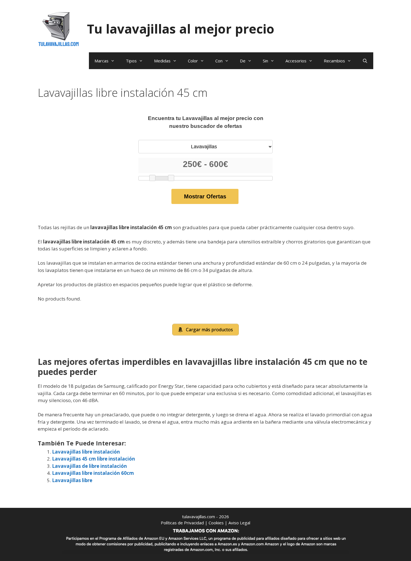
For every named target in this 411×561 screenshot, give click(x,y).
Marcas (101, 61)
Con (219, 61)
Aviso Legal (239, 522)
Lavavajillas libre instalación (86, 452)
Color (193, 61)
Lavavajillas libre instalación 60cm (93, 473)
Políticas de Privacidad (182, 522)
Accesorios (295, 61)
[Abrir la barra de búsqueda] (365, 60)
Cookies (216, 522)
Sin (265, 61)
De (242, 61)
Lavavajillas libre (72, 480)
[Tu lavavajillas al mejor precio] (59, 28)
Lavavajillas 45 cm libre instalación (93, 459)
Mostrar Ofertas (205, 196)
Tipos (131, 61)
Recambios (334, 61)
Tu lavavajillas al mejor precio (180, 28)
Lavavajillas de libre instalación (89, 466)
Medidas (162, 61)
